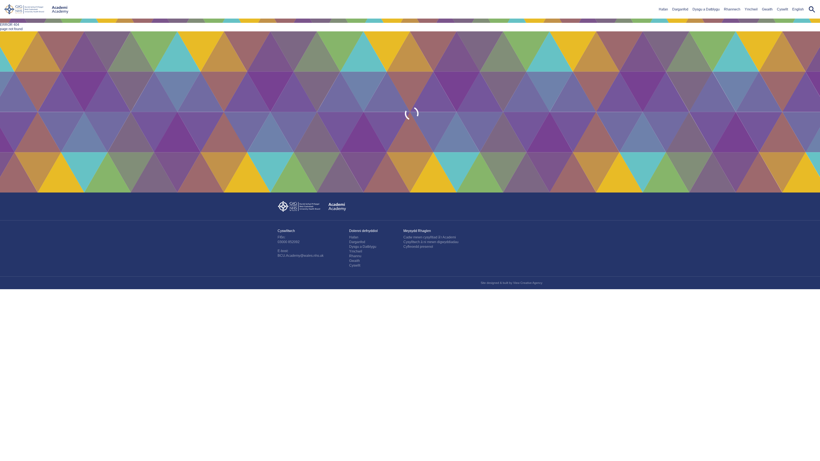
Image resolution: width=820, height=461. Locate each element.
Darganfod (680, 9)
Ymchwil (751, 9)
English (798, 9)
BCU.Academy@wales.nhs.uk (301, 255)
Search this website (812, 9)
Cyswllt (782, 9)
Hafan (663, 9)
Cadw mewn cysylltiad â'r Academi (429, 237)
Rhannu (355, 256)
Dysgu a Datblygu (706, 9)
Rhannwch (732, 9)
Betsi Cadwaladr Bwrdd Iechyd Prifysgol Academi (36, 9)
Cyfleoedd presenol (418, 246)
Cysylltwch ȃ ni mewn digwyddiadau (430, 242)
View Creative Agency (527, 282)
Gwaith (767, 9)
